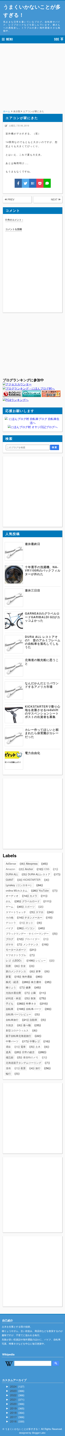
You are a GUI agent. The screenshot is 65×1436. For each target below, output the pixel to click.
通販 (8, 1046)
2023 (13, 1391)
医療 (8, 966)
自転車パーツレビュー (18, 1014)
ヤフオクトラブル (16, 955)
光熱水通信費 (13, 993)
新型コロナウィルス (17, 1030)
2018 (13, 1413)
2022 (13, 1395)
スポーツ (30, 906)
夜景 (23, 1068)
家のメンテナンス (16, 971)
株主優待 (36, 982)
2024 (13, 1386)
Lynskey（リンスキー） (19, 885)
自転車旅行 (12, 1019)
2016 (13, 1421)
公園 (33, 993)
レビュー (41, 960)
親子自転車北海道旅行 (18, 1036)
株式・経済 (12, 982)
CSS (46, 869)
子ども (9, 1003)
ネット (29, 922)
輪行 (8, 1073)
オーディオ (12, 896)
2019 (13, 1408)
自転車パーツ (33, 1009)
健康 (28, 987)
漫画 (8, 1068)
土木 (37, 1046)
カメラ (33, 896)
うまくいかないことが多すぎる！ (32, 10)
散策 (33, 998)
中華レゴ (35, 1041)
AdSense (11, 863)
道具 (8, 1052)
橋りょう (11, 987)
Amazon (10, 869)
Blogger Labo (39, 1432)
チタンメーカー (33, 917)
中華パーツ (12, 1041)
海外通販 (27, 976)
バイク (9, 928)
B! (32, 183)
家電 (8, 976)
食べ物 (27, 1025)
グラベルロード (31, 901)
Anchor (29, 869)
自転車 (9, 1009)
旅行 (37, 1068)
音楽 (23, 966)
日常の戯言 (28, 1052)
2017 (13, 1417)
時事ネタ (31, 1003)
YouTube (44, 890)
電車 (23, 1046)
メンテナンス (30, 944)
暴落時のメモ (30, 1057)
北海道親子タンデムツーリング (23, 1062)
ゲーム (9, 906)
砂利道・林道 (13, 998)
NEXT (54, 199)
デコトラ (11, 922)
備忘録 (9, 1057)
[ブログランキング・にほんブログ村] (29, 388)
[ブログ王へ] (51, 396)
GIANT (10, 879)
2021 (13, 1399)
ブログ (9, 939)
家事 (38, 971)
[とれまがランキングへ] (31, 396)
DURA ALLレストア (39, 874)
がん (8, 901)
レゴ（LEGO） (14, 960)
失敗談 (9, 1025)
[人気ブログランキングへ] (12, 396)
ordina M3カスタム (16, 890)
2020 (13, 1404)
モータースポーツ (16, 949)
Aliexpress (32, 863)
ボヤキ (9, 944)
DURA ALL (12, 874)
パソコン (30, 928)
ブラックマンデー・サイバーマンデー (27, 933)
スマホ (39, 912)
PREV (10, 199)
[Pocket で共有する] (40, 183)
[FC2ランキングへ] (16, 400)
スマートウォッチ (16, 912)
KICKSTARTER (31, 879)
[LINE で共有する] (47, 183)
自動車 (33, 1019)
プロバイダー (32, 939)
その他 (9, 917)
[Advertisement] (32, 81)
